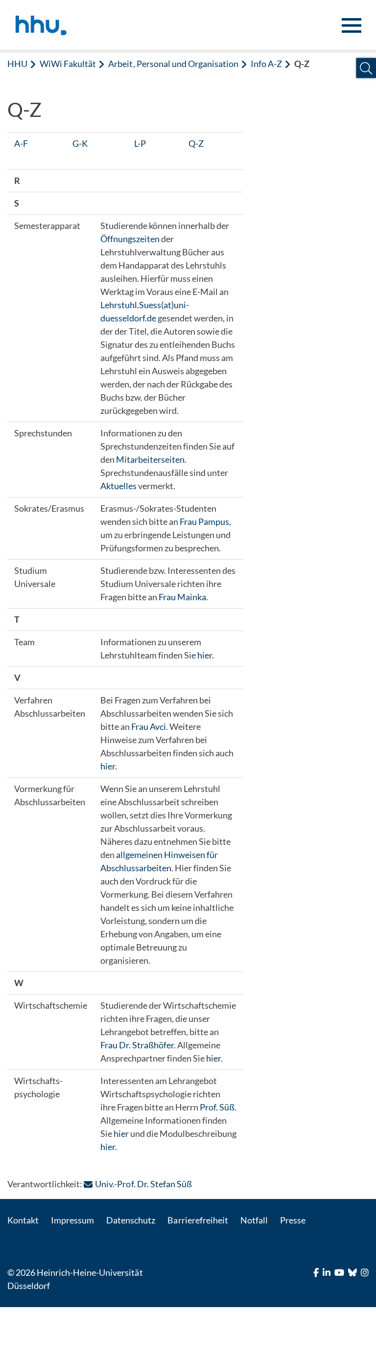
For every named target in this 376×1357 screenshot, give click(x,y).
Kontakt (23, 1220)
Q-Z (196, 143)
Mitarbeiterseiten (150, 459)
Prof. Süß (217, 1107)
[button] (366, 68)
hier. (205, 655)
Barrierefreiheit (197, 1220)
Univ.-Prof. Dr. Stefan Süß (143, 1183)
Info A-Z (266, 63)
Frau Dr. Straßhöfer (137, 1045)
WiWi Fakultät (68, 63)
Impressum (72, 1220)
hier (107, 766)
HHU (17, 63)
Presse (293, 1220)
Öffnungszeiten (130, 238)
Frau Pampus (204, 521)
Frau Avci (148, 726)
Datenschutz (130, 1220)
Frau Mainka (182, 596)
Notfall (254, 1220)
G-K (80, 143)
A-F (21, 143)
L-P (140, 143)
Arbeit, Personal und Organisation (173, 63)
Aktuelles (118, 485)
